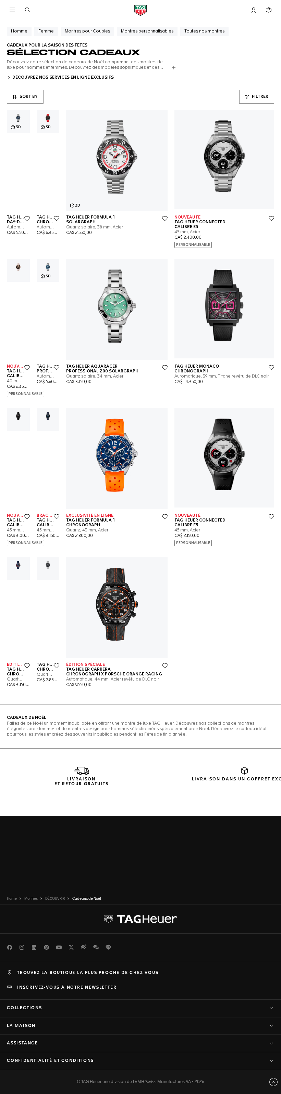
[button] (253, 9)
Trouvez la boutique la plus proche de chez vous (88, 973)
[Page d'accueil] (140, 10)
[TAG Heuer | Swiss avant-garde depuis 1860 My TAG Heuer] (140, 919)
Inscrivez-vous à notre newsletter (67, 988)
